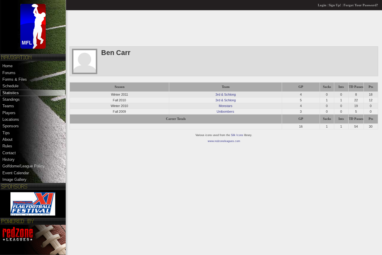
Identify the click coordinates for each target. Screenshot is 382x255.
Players (9, 113)
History (8, 159)
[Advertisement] (178, 28)
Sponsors (10, 126)
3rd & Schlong (225, 94)
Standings (11, 99)
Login (322, 5)
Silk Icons (237, 135)
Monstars (225, 106)
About (7, 139)
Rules (7, 146)
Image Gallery (14, 179)
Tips (6, 133)
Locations (10, 119)
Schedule (10, 86)
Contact (9, 153)
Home (7, 66)
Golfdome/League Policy (23, 166)
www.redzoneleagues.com (224, 141)
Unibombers (225, 111)
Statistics (10, 93)
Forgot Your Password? (361, 5)
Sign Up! (335, 5)
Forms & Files (14, 79)
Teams (8, 106)
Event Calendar (15, 173)
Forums (9, 73)
